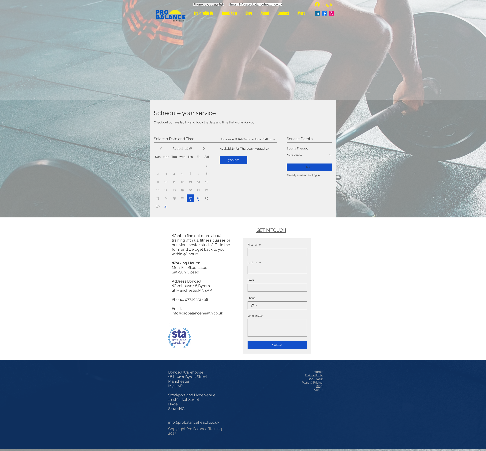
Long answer (256, 315)
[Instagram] (331, 13)
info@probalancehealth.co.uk (197, 313)
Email (251, 280)
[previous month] (161, 148)
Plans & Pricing (312, 382)
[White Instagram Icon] (181, 324)
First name (254, 244)
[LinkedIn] (317, 13)
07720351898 (196, 299)
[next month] (203, 148)
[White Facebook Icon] (171, 324)
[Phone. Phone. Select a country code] (254, 305)
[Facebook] (324, 13)
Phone (251, 297)
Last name (254, 262)
